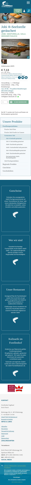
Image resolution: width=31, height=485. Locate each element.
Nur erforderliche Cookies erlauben (17, 479)
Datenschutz (19, 474)
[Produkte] (11, 388)
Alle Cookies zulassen (17, 482)
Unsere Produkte (12, 121)
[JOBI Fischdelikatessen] (15, 373)
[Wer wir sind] (15, 262)
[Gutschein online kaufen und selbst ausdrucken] (15, 214)
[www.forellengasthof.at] (19, 388)
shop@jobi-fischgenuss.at (9, 417)
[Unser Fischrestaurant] (15, 320)
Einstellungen (16, 477)
